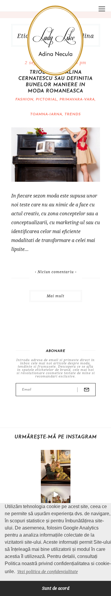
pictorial (46, 99)
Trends (73, 114)
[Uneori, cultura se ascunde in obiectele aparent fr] (55, 465)
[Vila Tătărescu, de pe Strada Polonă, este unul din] (55, 494)
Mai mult (55, 295)
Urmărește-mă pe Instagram (56, 437)
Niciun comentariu (56, 272)
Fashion (24, 99)
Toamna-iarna (46, 114)
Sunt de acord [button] (55, 588)
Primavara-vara (77, 99)
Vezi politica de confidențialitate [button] (47, 571)
